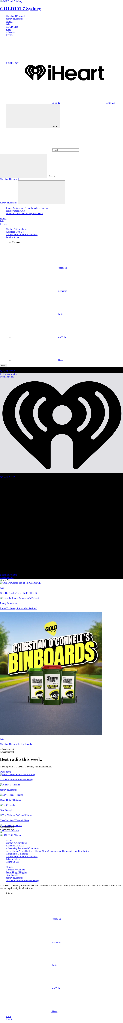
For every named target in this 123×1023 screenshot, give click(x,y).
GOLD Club (12, 27)
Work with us (12, 237)
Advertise (10, 32)
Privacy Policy (13, 859)
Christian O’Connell (15, 16)
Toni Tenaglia (12, 875)
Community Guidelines (17, 853)
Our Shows (5, 771)
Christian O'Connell (9, 179)
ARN (8, 1016)
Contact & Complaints (16, 229)
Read (8, 29)
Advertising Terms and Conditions (22, 848)
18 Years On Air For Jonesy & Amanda (24, 213)
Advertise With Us (15, 231)
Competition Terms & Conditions (22, 234)
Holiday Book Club (15, 210)
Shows (9, 21)
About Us (10, 840)
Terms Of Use (12, 862)
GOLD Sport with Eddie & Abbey (22, 880)
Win (8, 24)
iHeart (9, 1019)
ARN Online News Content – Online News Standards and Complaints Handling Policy (47, 851)
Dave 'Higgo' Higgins (16, 872)
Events (9, 35)
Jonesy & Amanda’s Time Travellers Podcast (27, 208)
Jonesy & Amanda (14, 18)
